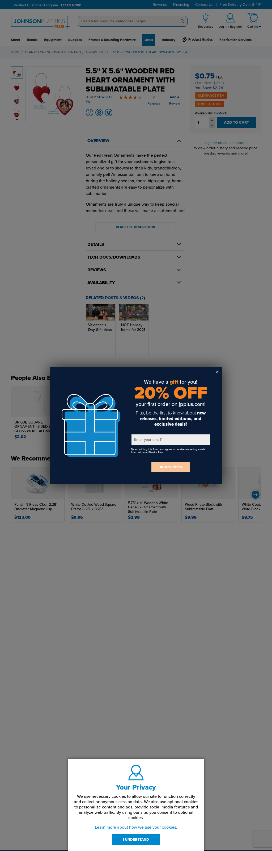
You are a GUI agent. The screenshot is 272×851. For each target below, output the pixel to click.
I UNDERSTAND (136, 839)
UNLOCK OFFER (170, 467)
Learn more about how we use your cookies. (136, 827)
